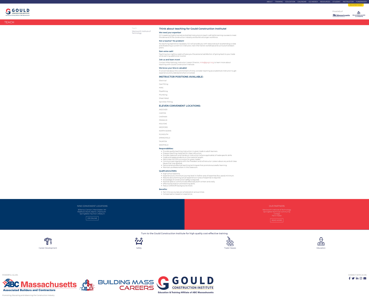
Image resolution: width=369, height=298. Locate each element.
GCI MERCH (313, 2)
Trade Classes (230, 248)
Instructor (348, 2)
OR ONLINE (92, 218)
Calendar (302, 2)
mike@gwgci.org (207, 62)
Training (279, 2)
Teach (134, 28)
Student (336, 2)
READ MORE (277, 220)
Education (290, 2)
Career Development (48, 248)
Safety (139, 248)
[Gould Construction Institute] (17, 12)
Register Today (356, 5)
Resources (325, 2)
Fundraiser (361, 2)
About (270, 2)
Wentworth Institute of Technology (141, 32)
